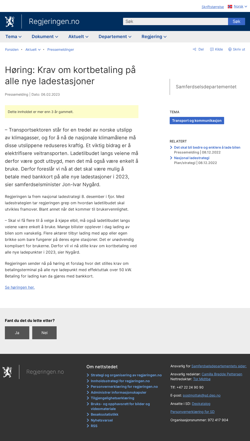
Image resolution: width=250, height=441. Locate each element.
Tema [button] (11, 36)
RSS (94, 426)
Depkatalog (201, 403)
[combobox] (175, 21)
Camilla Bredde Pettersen (222, 374)
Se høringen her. (20, 287)
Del (201, 49)
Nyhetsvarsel (102, 420)
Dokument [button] (43, 36)
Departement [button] (113, 36)
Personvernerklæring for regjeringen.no (124, 386)
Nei (45, 332)
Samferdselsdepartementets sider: (219, 366)
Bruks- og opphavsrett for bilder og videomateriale (120, 406)
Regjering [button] (152, 36)
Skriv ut (239, 49)
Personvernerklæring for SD (192, 412)
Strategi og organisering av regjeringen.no (126, 375)
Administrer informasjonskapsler (118, 392)
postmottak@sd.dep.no (201, 395)
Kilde (218, 49)
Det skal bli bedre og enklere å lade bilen (207, 147)
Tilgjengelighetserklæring (112, 398)
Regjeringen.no (54, 21)
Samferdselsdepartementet (206, 87)
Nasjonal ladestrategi (191, 158)
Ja (17, 332)
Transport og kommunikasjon (197, 120)
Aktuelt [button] (76, 36)
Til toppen (74, 300)
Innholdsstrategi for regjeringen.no (120, 381)
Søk (236, 21)
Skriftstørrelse (213, 7)
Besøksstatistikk (104, 414)
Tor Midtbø (201, 379)
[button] (33, 49)
